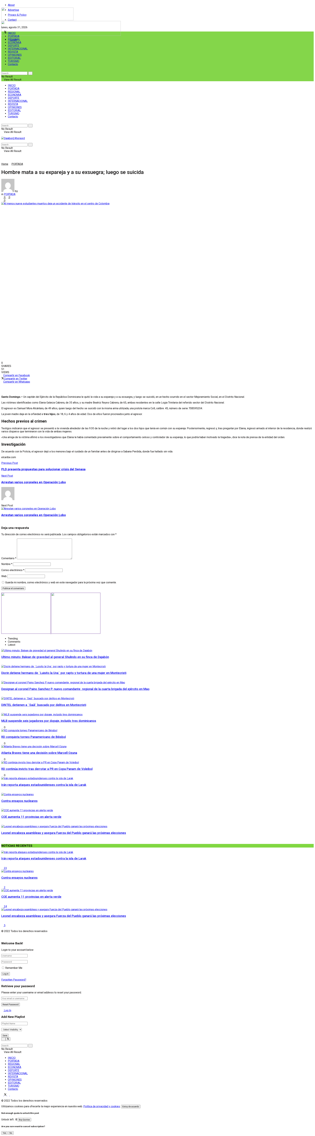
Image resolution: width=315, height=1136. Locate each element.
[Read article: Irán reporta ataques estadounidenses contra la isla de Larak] (157, 852)
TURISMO (13, 61)
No (11, 1133)
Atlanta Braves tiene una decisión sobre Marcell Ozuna (39, 753)
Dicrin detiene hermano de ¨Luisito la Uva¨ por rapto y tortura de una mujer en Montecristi (63, 673)
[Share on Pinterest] (157, 388)
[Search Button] (2, 70)
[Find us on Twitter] (5, 1094)
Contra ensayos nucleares (19, 801)
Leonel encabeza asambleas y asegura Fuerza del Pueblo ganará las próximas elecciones (63, 833)
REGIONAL (14, 39)
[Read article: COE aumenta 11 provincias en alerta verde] (157, 890)
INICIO (12, 33)
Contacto (13, 64)
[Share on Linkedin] (157, 384)
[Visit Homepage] (37, 19)
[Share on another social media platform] (157, 391)
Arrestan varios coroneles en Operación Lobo (33, 515)
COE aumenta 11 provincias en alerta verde (31, 817)
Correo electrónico (12, 570)
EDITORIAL (14, 58)
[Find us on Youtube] (8, 1094)
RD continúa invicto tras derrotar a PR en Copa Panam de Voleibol (47, 769)
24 (5, 906)
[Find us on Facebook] (2, 1094)
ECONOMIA (14, 42)
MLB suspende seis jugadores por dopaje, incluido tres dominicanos (48, 721)
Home (4, 164)
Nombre (6, 564)
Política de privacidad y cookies (101, 1106)
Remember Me (13, 967)
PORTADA (13, 36)
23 (5, 868)
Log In (7, 1010)
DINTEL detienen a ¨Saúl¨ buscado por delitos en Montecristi (43, 705)
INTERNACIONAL (18, 48)
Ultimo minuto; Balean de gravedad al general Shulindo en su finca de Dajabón (55, 657)
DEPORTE (13, 45)
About (11, 5)
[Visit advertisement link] (61, 34)
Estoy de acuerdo (130, 1106)
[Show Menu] (2, 135)
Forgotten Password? (13, 979)
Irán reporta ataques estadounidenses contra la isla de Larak (43, 785)
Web (4, 576)
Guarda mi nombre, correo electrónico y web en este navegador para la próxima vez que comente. (60, 582)
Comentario (8, 558)
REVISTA (13, 51)
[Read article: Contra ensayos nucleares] (157, 871)
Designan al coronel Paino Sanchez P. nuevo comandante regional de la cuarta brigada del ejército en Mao (75, 689)
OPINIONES (15, 54)
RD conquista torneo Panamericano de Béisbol (33, 737)
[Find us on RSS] (11, 1094)
